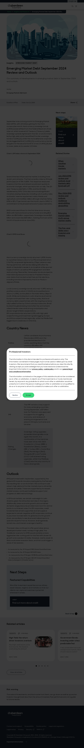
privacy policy (37, 369)
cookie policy (49, 369)
